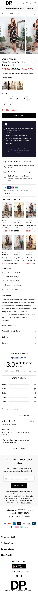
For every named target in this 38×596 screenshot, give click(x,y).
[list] (18, 35)
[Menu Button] (3, 3)
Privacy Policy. (25, 504)
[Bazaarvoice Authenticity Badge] (18, 357)
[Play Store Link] (18, 567)
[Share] (34, 14)
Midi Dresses (5, 14)
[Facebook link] (21, 577)
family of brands (24, 497)
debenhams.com (10, 443)
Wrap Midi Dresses (16, 14)
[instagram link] (15, 577)
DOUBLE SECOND (9, 58)
